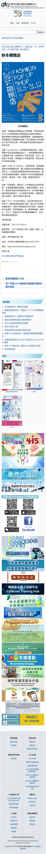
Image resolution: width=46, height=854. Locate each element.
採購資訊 (32, 821)
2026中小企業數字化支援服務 (32, 776)
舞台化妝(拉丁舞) (11, 326)
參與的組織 (13, 824)
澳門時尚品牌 (13, 807)
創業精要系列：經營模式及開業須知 (19, 316)
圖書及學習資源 (32, 749)
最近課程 (6, 302)
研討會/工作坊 (32, 798)
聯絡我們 (14, 828)
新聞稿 (14, 831)
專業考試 (32, 745)
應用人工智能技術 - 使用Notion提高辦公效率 (23, 345)
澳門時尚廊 (19, 256)
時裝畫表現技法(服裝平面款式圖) (18, 330)
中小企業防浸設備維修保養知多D (32, 770)
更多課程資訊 (10, 349)
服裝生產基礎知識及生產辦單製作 (18, 319)
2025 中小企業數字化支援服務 (32, 782)
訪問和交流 (13, 821)
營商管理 (14, 745)
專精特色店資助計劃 (32, 762)
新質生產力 (32, 802)
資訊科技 (14, 758)
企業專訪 (32, 805)
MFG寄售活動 (8, 256)
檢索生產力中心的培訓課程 (12, 38)
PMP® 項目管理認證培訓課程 (16, 323)
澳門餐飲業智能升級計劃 (32, 787)
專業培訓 (32, 742)
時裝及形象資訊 (14, 804)
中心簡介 (14, 817)
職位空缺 (32, 817)
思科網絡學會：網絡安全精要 (16, 306)
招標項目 (32, 824)
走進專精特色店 (32, 766)
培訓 (18, 23)
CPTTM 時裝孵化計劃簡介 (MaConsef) (14, 799)
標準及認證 (13, 742)
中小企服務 (32, 758)
